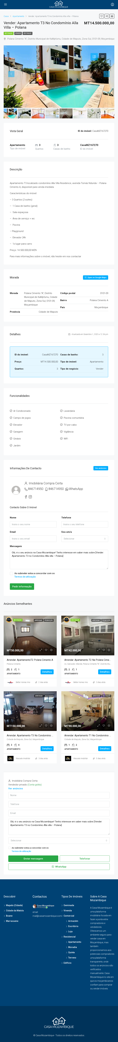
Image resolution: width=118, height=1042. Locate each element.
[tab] (94, 56)
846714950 (35, 489)
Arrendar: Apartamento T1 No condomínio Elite (89, 735)
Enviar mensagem (33, 858)
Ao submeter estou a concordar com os (34, 575)
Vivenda (68, 910)
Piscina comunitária (74, 417)
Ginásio (17, 438)
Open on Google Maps (96, 277)
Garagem (18, 431)
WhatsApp (76, 489)
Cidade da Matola (15, 910)
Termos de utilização (25, 576)
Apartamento (74, 942)
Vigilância (68, 431)
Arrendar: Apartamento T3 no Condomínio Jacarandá (35, 735)
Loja (70, 931)
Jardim (16, 445)
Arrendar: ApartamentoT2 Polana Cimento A (30, 659)
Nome (13, 517)
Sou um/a (66, 532)
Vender (18, 33)
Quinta (71, 952)
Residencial (70, 936)
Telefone (66, 517)
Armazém (73, 921)
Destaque (27, 33)
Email (13, 532)
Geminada (69, 905)
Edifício (67, 963)
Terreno (72, 957)
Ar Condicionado (22, 411)
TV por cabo (70, 424)
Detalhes (47, 671)
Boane (9, 916)
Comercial (69, 916)
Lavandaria (69, 411)
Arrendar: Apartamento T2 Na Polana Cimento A (89, 659)
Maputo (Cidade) (14, 905)
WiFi (66, 438)
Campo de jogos (22, 417)
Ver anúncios (100, 468)
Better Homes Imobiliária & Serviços (30, 682)
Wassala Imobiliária (23, 758)
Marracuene (12, 921)
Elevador (17, 424)
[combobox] (84, 538)
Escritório (73, 926)
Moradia (72, 947)
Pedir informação (22, 586)
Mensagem (16, 546)
